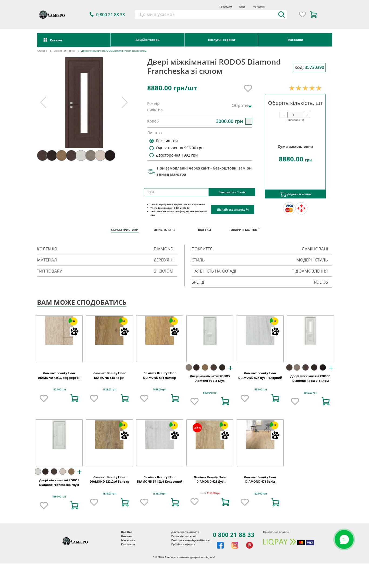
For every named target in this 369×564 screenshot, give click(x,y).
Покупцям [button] (225, 6)
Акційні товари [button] (148, 40)
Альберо (42, 50)
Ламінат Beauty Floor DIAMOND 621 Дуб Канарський (210, 500)
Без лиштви (167, 140)
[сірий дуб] (189, 386)
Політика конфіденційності (190, 559)
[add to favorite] (43, 417)
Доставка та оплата (185, 551)
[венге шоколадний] (323, 386)
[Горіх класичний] (213, 386)
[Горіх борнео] (196, 386)
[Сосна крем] (38, 490)
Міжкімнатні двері (64, 50)
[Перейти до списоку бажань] (302, 14)
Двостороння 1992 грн (177, 155)
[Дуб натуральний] (205, 386)
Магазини (259, 6)
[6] (59, 349)
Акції (242, 6)
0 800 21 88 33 (233, 553)
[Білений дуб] (62, 490)
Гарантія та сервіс (184, 555)
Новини (126, 555)
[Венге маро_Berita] (222, 386)
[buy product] (74, 417)
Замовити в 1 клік (232, 192)
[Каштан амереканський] (289, 386)
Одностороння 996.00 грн (180, 147)
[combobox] (211, 14)
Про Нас (126, 551)
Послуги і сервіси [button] (221, 40)
